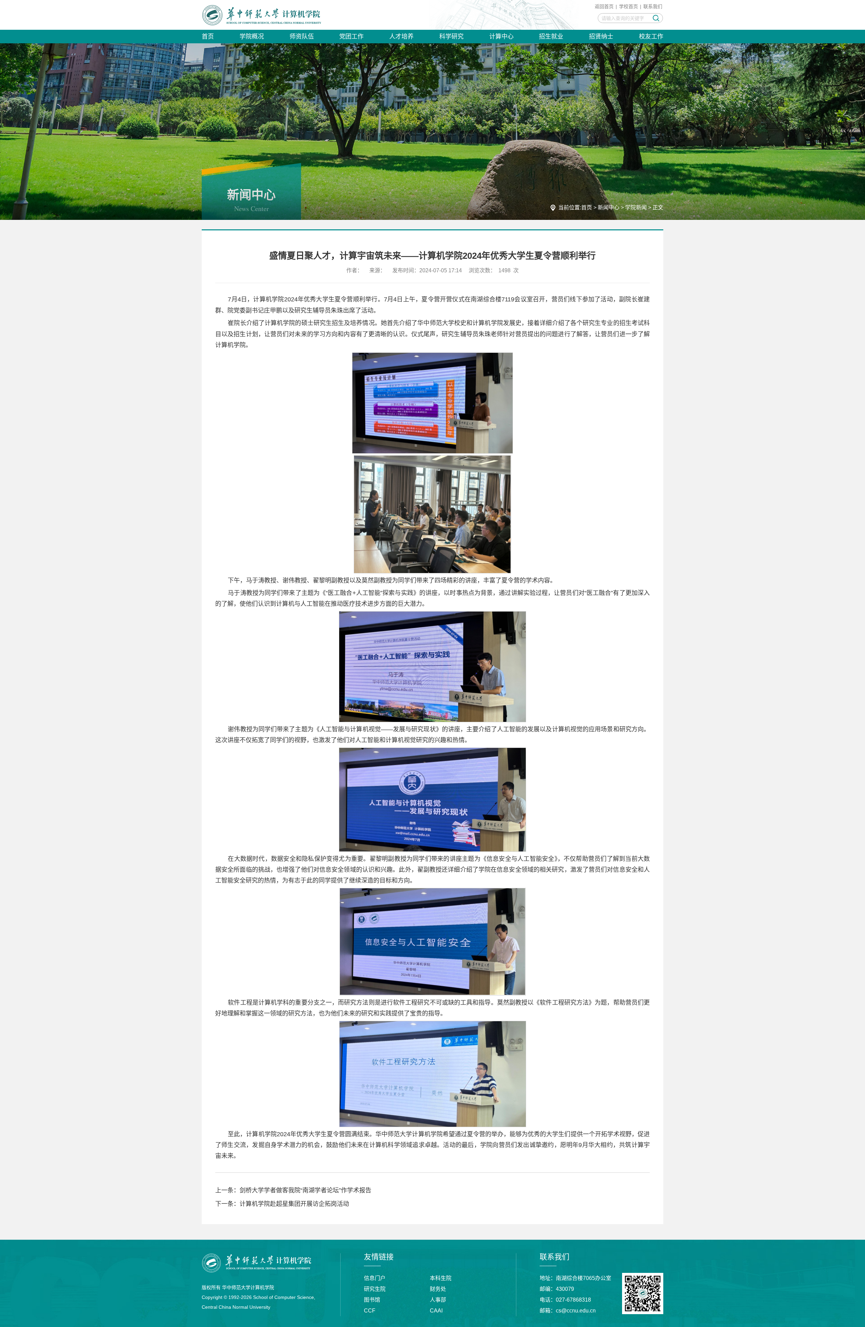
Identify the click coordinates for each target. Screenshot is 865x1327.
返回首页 (604, 6)
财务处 (438, 1289)
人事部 (438, 1300)
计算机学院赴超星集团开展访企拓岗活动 (294, 1203)
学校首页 (628, 6)
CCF (369, 1310)
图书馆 (372, 1300)
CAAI (436, 1310)
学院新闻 (636, 207)
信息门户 (375, 1278)
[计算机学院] (261, 15)
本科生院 (440, 1278)
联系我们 (652, 6)
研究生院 (375, 1289)
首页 (586, 207)
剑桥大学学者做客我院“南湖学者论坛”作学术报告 (305, 1190)
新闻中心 (608, 207)
